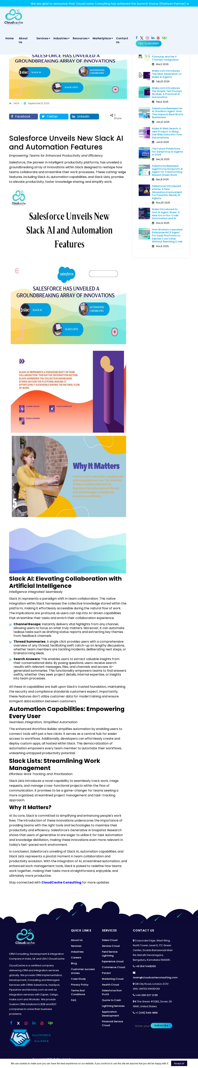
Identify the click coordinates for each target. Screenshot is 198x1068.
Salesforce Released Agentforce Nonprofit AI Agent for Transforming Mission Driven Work (167, 170)
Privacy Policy (80, 984)
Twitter (52, 116)
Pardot (106, 973)
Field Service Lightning (110, 953)
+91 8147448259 (145, 966)
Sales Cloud (109, 940)
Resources (80, 38)
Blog (74, 963)
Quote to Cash (111, 1000)
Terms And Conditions (78, 992)
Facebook (22, 116)
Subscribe (161, 1025)
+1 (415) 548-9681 (146, 1013)
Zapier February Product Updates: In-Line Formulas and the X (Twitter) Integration (167, 55)
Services (42, 38)
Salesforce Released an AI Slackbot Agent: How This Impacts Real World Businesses (167, 112)
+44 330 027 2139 (146, 995)
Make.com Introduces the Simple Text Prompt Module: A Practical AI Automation (167, 92)
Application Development (110, 1013)
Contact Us (122, 40)
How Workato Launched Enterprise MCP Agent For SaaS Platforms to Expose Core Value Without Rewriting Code (167, 235)
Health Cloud (110, 984)
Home (10, 38)
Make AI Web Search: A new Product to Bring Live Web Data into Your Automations (167, 133)
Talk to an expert (148, 43)
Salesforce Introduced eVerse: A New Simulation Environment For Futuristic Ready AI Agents (167, 192)
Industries (60, 38)
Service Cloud (110, 946)
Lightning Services (113, 1006)
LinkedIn (82, 116)
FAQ (73, 1000)
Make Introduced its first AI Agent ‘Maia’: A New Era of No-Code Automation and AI (166, 213)
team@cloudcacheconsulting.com (155, 977)
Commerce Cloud (113, 967)
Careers (76, 957)
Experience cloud (112, 961)
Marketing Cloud (112, 979)
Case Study (78, 979)
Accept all (179, 1063)
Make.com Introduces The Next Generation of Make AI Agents (167, 74)
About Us (23, 40)
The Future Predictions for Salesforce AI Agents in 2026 (167, 151)
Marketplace (102, 38)
